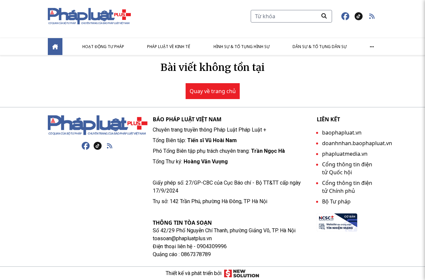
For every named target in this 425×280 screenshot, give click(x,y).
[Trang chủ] (97, 125)
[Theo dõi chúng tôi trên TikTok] (358, 16)
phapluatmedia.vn (345, 153)
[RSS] (109, 145)
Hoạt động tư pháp (103, 46)
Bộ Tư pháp (336, 201)
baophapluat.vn (342, 132)
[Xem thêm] (372, 46)
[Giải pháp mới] (241, 273)
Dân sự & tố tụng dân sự (320, 46)
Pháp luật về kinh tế (168, 46)
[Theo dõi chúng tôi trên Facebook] (345, 16)
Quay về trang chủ (213, 91)
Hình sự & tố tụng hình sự (241, 46)
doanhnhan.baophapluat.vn (357, 143)
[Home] (55, 46)
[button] (372, 16)
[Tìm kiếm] (324, 16)
